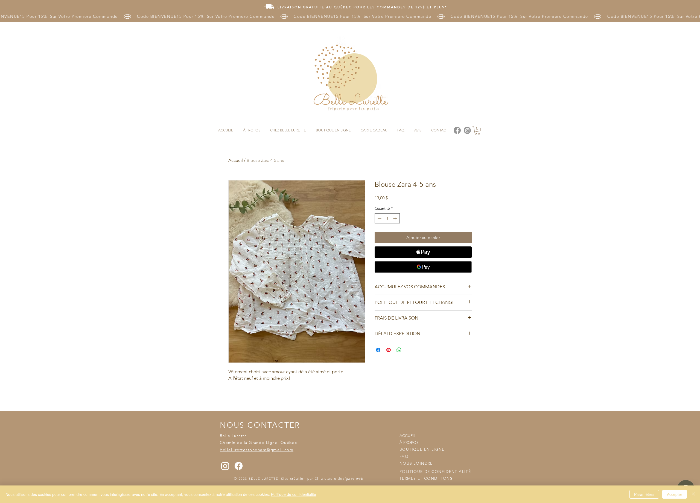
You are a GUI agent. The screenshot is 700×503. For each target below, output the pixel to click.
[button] (477, 130)
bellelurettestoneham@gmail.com (256, 449)
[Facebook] (238, 466)
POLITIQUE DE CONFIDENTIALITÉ (435, 471)
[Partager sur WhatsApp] (399, 350)
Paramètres (644, 494)
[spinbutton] (387, 218)
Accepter (674, 494)
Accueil (235, 160)
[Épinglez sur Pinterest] (388, 350)
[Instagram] (225, 466)
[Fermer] (693, 494)
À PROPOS (409, 442)
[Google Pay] (423, 267)
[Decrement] (378, 218)
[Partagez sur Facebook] (378, 350)
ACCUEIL (407, 435)
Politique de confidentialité (293, 494)
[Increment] (395, 218)
